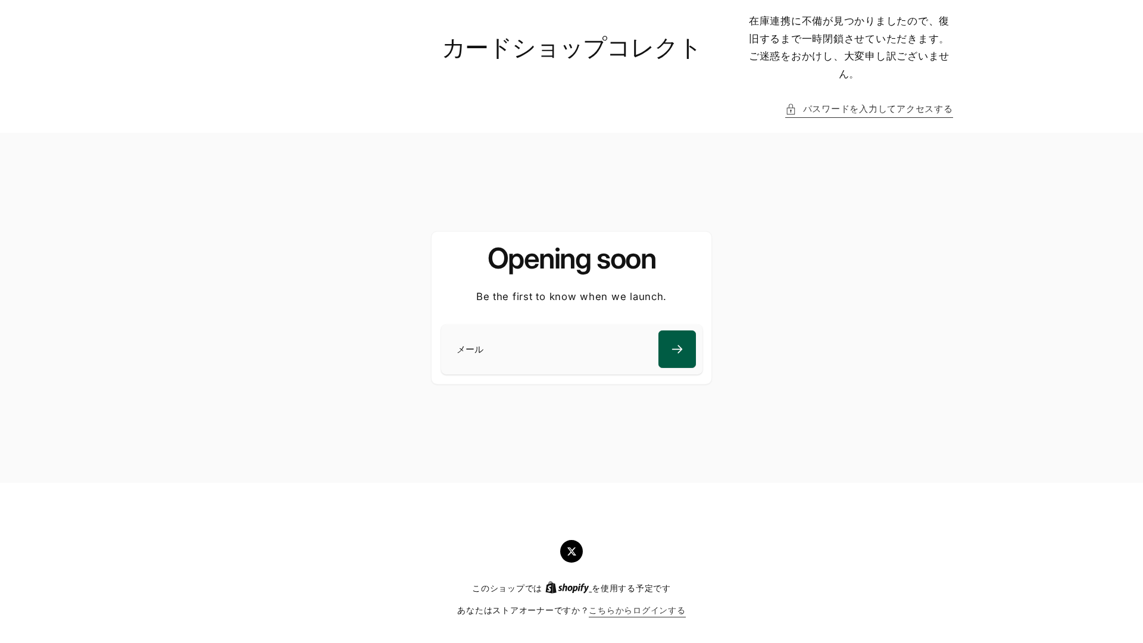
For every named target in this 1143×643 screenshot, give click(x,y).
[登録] (677, 349)
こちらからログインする (637, 610)
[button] (868, 109)
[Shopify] (568, 588)
